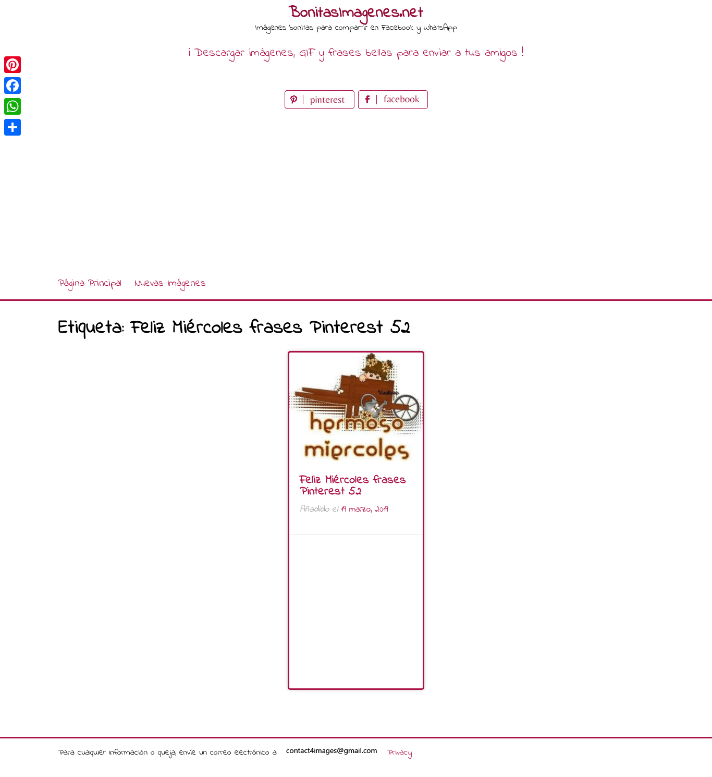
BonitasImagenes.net (356, 13)
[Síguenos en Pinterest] (321, 107)
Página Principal (89, 283)
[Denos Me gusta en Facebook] (393, 107)
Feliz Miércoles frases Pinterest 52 (353, 486)
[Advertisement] (356, 190)
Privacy (399, 752)
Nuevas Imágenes (170, 283)
